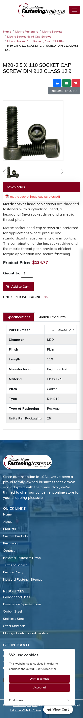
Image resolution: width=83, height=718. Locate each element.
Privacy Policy (13, 572)
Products (9, 529)
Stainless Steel (13, 619)
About (7, 522)
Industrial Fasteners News (22, 558)
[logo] (41, 10)
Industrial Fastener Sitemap (22, 579)
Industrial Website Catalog (26, 710)
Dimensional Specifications (22, 604)
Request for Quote (64, 91)
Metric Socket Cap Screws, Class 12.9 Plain (36, 41)
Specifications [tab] (18, 317)
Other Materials (14, 626)
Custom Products (15, 536)
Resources (10, 543)
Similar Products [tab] (52, 317)
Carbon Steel (12, 611)
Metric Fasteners (26, 31)
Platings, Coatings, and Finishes (25, 633)
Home (7, 31)
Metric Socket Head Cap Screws (29, 36)
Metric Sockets (52, 31)
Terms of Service (15, 565)
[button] (58, 709)
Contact (9, 550)
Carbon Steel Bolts (16, 597)
